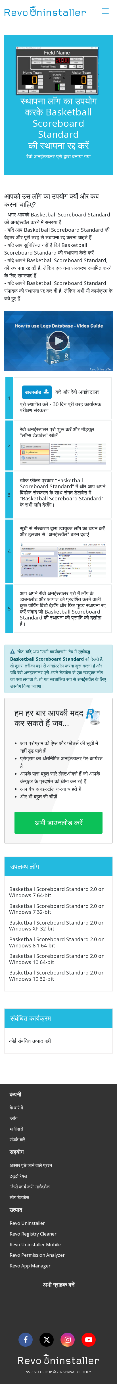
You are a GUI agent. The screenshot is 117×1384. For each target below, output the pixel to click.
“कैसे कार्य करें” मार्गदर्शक (30, 1187)
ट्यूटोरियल (18, 1176)
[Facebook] (25, 1340)
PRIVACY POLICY (78, 1372)
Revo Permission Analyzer (37, 1255)
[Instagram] (67, 1340)
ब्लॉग (13, 1118)
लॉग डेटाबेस (19, 1197)
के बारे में (16, 1108)
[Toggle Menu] (105, 11)
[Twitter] (46, 1340)
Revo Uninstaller (27, 1223)
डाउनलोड (33, 392)
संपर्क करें (17, 1139)
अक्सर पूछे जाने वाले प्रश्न (31, 1165)
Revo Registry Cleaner (33, 1234)
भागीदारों (16, 1129)
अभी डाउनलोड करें (59, 822)
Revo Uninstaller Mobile (35, 1244)
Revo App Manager (30, 1266)
